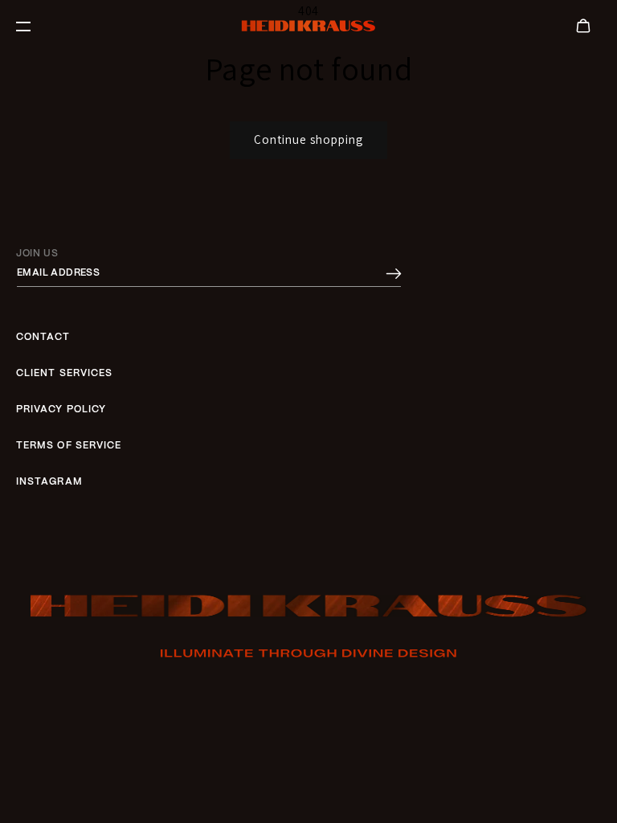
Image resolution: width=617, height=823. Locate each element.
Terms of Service (68, 445)
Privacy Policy (61, 409)
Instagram (49, 481)
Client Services (64, 373)
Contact (43, 337)
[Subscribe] (394, 274)
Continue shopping (308, 139)
